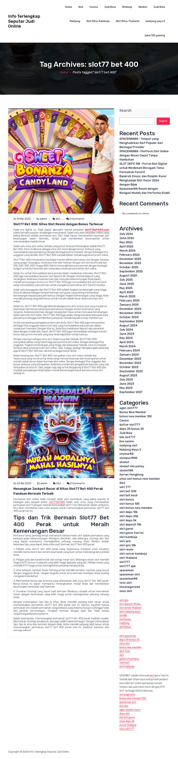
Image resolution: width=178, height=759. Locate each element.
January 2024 (129, 354)
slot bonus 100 (129, 503)
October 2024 (129, 317)
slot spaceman (127, 636)
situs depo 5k (126, 721)
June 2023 (126, 383)
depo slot (124, 713)
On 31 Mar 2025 (22, 218)
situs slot (124, 643)
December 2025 (130, 259)
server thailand (127, 725)
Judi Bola (110, 7)
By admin (42, 218)
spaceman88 (128, 578)
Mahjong (75, 21)
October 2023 (128, 367)
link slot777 (127, 437)
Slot (80, 7)
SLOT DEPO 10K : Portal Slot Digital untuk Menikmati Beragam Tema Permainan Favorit (143, 168)
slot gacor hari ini (131, 532)
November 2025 (130, 263)
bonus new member (130, 647)
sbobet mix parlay (131, 466)
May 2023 (125, 388)
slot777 (124, 562)
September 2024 (131, 321)
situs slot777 (126, 728)
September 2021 (130, 392)
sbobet (124, 462)
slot (121, 655)
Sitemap (127, 7)
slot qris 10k (127, 545)
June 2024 (126, 333)
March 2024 (127, 346)
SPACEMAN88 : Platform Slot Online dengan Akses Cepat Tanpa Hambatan (144, 155)
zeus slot (125, 591)
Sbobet (142, 7)
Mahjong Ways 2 (130, 449)
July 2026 (126, 234)
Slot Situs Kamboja (98, 21)
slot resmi (126, 549)
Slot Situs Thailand (127, 21)
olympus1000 (128, 458)
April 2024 (126, 342)
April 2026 (126, 246)
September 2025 (131, 271)
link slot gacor (127, 717)
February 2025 (129, 300)
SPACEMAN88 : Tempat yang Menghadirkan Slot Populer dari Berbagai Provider (141, 143)
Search (125, 111)
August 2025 (128, 275)
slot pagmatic (127, 694)
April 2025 (126, 292)
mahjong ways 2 (155, 21)
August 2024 (128, 325)
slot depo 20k (128, 516)
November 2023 (130, 363)
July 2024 (126, 329)
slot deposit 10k (130, 524)
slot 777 (125, 487)
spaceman (126, 570)
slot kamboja (128, 537)
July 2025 (126, 279)
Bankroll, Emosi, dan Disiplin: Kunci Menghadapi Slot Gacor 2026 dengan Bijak (142, 180)
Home (68, 7)
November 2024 (130, 313)
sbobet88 (126, 470)
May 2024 (126, 338)
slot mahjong (126, 666)
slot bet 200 (127, 491)
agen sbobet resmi (129, 709)
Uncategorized (129, 587)
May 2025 (125, 288)
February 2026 (129, 254)
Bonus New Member (132, 412)
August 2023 (128, 375)
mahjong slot (128, 445)
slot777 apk (127, 566)
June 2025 (126, 284)
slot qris (125, 541)
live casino (126, 441)
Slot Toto (124, 651)
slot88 (123, 615)
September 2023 (131, 371)
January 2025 (129, 304)
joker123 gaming (155, 35)
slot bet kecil (128, 495)
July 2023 (126, 379)
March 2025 (127, 296)
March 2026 (127, 250)
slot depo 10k (128, 512)
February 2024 (129, 350)
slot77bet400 (57, 502)
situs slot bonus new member (139, 478)
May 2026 (126, 242)
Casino (94, 7)
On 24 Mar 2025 (22, 483)
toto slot (125, 582)
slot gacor (126, 528)
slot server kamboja (133, 553)
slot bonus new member (135, 508)
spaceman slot (129, 574)
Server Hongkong (131, 474)
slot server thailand (130, 607)
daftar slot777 (129, 424)
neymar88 (126, 453)
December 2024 (130, 308)
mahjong (124, 623)
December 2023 (130, 358)
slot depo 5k (127, 520)
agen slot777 (128, 408)
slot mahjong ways (129, 611)
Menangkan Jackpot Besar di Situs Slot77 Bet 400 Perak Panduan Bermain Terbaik (58, 491)
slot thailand (128, 557)
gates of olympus (129, 658)
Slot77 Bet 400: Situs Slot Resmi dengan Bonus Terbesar (58, 224)
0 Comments (76, 218)
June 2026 (126, 238)
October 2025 (128, 267)
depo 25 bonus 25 (131, 428)
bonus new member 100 (135, 416)
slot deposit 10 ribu (130, 604)
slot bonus (126, 499)
